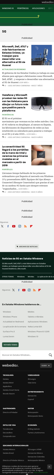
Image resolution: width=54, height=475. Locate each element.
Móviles (31, 276)
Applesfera (7, 386)
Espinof (31, 399)
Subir (44, 365)
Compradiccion (9, 436)
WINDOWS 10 (8, 8)
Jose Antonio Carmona (19, 85)
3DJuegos (32, 379)
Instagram (20, 226)
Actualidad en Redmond (14, 69)
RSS (25, 226)
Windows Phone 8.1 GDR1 (38, 331)
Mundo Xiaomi (9, 393)
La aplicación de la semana (14, 326)
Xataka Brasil (8, 453)
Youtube (14, 226)
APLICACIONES (38, 8)
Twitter (2, 226)
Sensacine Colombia (36, 456)
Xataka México (9, 449)
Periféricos (8, 115)
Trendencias (8, 429)
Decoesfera (7, 432)
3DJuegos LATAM (34, 449)
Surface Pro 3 (9, 331)
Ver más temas (10, 344)
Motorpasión (33, 412)
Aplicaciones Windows (37, 321)
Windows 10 (33, 336)
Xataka (6, 379)
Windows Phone (10, 316)
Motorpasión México (36, 460)
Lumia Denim (8, 336)
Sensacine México (35, 453)
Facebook (8, 226)
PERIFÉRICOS (23, 8)
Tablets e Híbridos (35, 316)
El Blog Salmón (34, 429)
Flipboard (31, 226)
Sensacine (32, 395)
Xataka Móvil (8, 382)
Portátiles (7, 169)
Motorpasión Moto (35, 416)
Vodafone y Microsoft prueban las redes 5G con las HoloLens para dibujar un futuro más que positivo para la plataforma (15, 102)
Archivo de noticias (28, 246)
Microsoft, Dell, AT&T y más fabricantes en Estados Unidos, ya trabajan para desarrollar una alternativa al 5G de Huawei (15, 56)
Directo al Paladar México (13, 460)
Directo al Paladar (10, 412)
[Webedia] (48, 2)
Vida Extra (32, 382)
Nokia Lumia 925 (35, 326)
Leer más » (24, 82)
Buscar (50, 355)
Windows (21, 276)
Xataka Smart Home (11, 390)
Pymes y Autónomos (36, 432)
